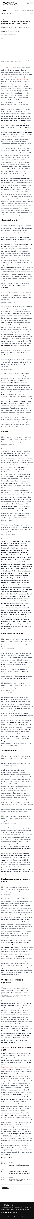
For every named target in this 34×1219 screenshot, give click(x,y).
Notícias (22, 10)
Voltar (5, 10)
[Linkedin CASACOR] (14, 1212)
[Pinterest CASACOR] (11, 1212)
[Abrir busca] (28, 3)
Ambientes (29, 10)
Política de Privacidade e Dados (17, 1217)
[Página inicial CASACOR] (10, 3)
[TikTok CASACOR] (16, 1212)
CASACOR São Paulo (10, 68)
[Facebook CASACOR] (8, 1212)
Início (16, 10)
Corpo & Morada (21, 79)
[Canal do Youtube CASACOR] (6, 1212)
